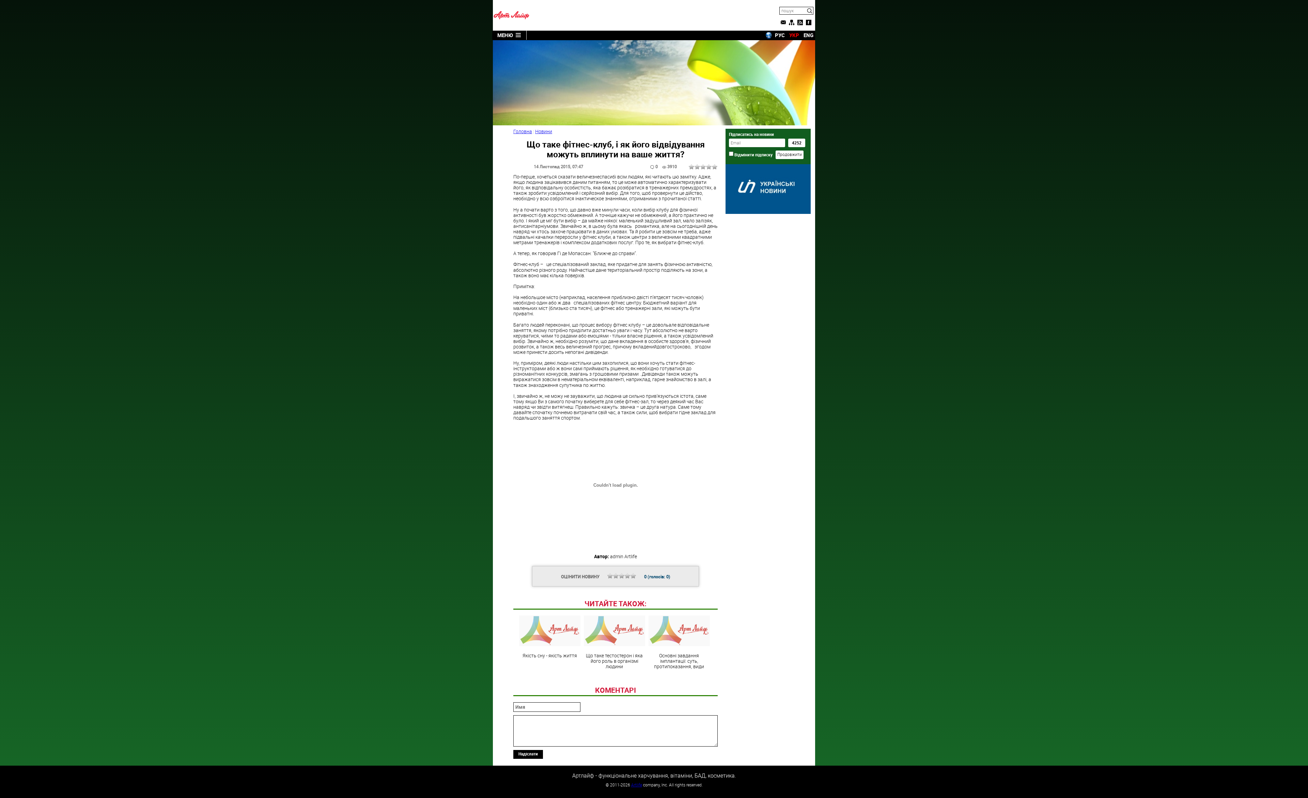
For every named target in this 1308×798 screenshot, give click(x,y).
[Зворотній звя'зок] (783, 22)
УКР (794, 35)
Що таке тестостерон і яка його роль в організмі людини (614, 660)
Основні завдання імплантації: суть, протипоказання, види (679, 660)
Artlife (636, 784)
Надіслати (528, 753)
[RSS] (800, 22)
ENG (808, 35)
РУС (780, 35)
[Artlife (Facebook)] (808, 22)
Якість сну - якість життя (550, 655)
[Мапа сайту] (791, 22)
